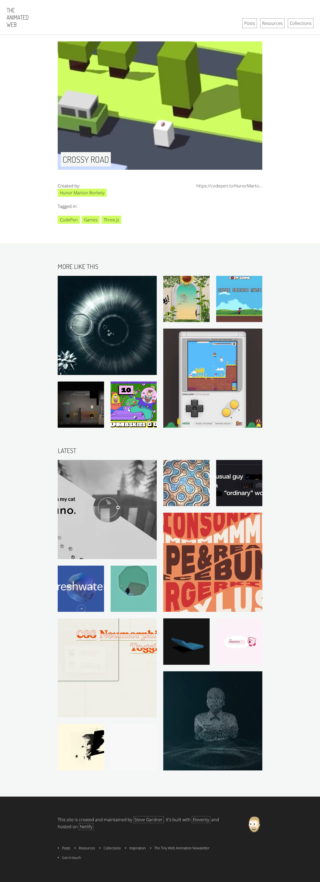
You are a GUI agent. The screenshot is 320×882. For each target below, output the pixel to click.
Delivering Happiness (243, 660)
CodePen (69, 220)
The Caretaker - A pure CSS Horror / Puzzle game (82, 423)
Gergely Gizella (143, 554)
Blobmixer (94, 607)
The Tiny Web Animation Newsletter (181, 848)
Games (91, 220)
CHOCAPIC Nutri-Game (242, 423)
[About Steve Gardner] (254, 839)
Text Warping (250, 607)
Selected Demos (142, 713)
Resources (272, 23)
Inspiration (137, 848)
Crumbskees (145, 423)
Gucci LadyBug (196, 317)
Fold (204, 660)
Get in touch (71, 857)
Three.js (111, 220)
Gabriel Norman (247, 501)
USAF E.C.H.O (144, 370)
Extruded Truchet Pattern (187, 501)
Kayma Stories (144, 765)
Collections (301, 23)
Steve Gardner (148, 820)
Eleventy (201, 820)
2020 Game (251, 317)
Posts (249, 23)
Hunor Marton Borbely (82, 193)
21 (100, 765)
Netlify (86, 826)
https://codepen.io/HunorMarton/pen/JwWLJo (229, 186)
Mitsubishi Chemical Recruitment (135, 607)
